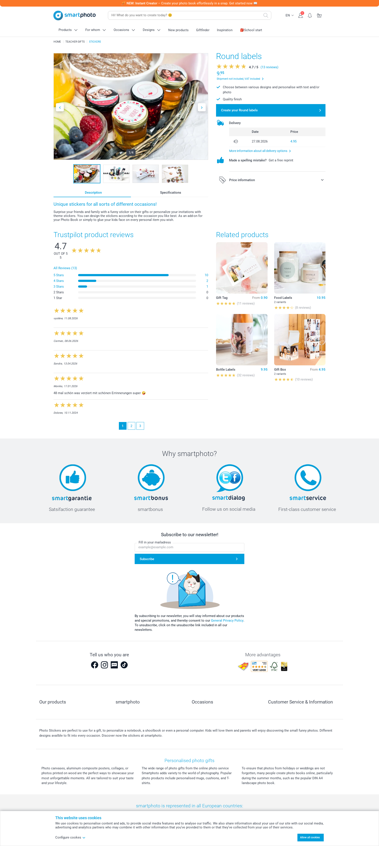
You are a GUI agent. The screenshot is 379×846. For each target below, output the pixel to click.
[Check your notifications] (310, 15)
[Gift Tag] (241, 268)
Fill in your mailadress (155, 542)
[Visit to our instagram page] (104, 664)
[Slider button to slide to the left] (60, 107)
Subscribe (147, 559)
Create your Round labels (239, 110)
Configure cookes (68, 837)
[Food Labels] (299, 268)
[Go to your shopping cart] (319, 15)
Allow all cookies (310, 837)
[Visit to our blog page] (114, 664)
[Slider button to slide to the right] (202, 107)
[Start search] (266, 15)
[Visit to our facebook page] (94, 664)
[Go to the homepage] (74, 15)
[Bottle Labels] (241, 339)
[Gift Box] (299, 339)
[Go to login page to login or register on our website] (300, 15)
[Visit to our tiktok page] (124, 664)
